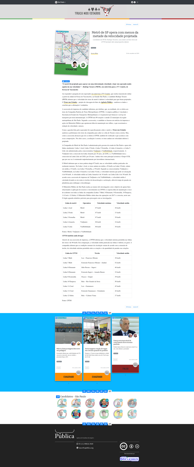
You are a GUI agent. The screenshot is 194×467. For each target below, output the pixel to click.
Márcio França (76, 417)
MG (88, 313)
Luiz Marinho (132, 406)
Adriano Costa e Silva (62, 406)
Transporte (93, 47)
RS (106, 313)
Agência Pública (106, 102)
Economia (116, 353)
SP (57, 31)
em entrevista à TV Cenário (100, 94)
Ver (58, 367)
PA (93, 313)
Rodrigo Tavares (104, 417)
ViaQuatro (97, 151)
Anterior (135, 24)
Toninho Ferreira (132, 417)
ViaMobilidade (107, 151)
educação (87, 361)
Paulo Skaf (90, 417)
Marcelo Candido (62, 417)
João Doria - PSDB (90, 318)
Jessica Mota (94, 53)
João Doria (104, 406)
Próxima (129, 24)
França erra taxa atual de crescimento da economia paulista (122, 342)
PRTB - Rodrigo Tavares (63, 31)
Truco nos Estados (70, 102)
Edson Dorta (90, 406)
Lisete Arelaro (118, 406)
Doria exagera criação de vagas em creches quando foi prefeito (96, 349)
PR (97, 313)
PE (101, 313)
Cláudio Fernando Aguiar (76, 406)
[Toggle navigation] (137, 2)
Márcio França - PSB (62, 318)
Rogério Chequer (118, 417)
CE (84, 313)
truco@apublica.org (86, 448)
